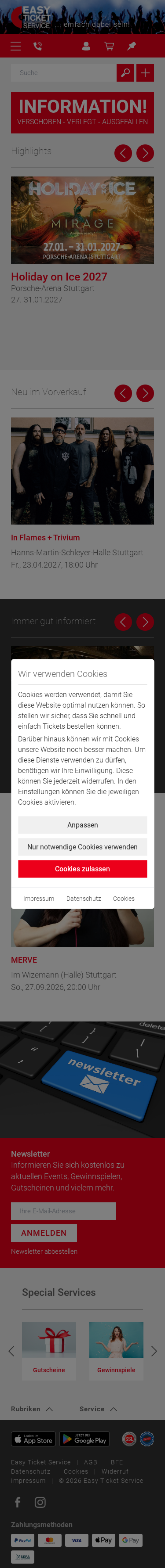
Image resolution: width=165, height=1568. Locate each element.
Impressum (38, 898)
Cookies (124, 898)
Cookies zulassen (82, 869)
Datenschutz (83, 898)
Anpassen (82, 825)
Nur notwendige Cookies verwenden (82, 847)
